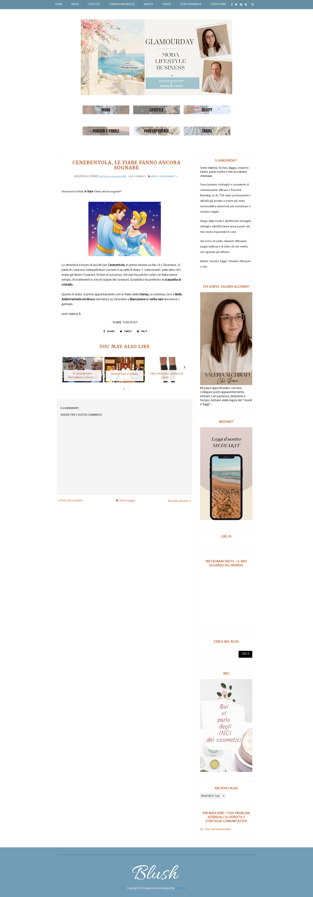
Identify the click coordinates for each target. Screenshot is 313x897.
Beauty (148, 4)
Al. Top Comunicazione (215, 829)
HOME (58, 4)
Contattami (218, 4)
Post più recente (71, 500)
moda (154, 176)
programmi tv (168, 176)
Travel (166, 4)
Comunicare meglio (122, 4)
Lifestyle (94, 4)
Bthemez (181, 888)
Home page (127, 500)
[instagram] (241, 4)
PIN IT (144, 331)
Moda (75, 4)
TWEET (128, 331)
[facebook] (232, 4)
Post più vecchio (178, 500)
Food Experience (190, 4)
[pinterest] (246, 4)
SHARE (110, 331)
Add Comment (136, 176)
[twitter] (236, 4)
